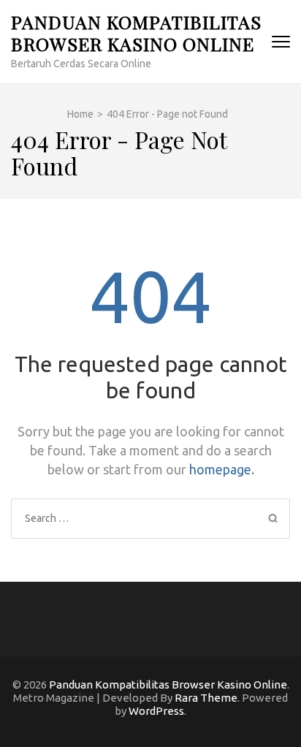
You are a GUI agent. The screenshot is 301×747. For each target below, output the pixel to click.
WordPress (156, 711)
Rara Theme (206, 697)
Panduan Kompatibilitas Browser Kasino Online (136, 33)
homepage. (221, 469)
